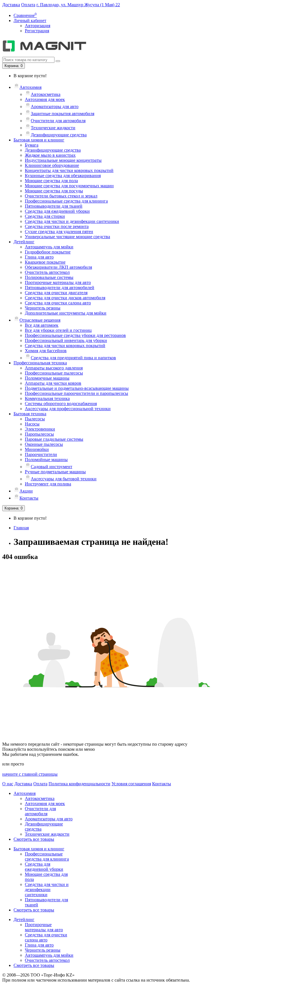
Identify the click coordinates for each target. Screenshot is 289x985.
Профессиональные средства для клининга (66, 201)
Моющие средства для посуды (54, 190)
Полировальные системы (49, 277)
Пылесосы (35, 418)
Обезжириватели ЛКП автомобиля (58, 267)
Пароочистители (41, 454)
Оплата (28, 4)
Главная (21, 527)
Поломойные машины (46, 459)
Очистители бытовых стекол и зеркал (61, 195)
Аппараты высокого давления (54, 367)
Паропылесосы (39, 434)
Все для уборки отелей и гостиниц (58, 330)
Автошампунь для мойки (49, 246)
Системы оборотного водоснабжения (61, 403)
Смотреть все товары (34, 839)
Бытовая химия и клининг (39, 139)
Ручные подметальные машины (55, 471)
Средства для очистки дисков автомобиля (65, 297)
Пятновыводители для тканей (53, 206)
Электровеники (40, 429)
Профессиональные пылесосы (54, 373)
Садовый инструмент (51, 466)
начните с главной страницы (30, 774)
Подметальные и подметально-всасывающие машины (77, 388)
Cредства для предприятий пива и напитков (73, 357)
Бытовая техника (30, 413)
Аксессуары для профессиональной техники (68, 408)
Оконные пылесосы (44, 444)
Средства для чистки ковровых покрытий (65, 345)
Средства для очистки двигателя (56, 292)
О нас (7, 783)
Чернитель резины (42, 308)
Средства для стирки (45, 216)
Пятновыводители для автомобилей (59, 287)
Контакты (28, 498)
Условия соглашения (131, 783)
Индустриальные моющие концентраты (63, 160)
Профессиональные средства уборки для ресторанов (75, 335)
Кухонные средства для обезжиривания (63, 175)
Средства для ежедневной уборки (57, 211)
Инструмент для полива (48, 483)
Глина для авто (39, 257)
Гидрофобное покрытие (48, 252)
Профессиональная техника (40, 362)
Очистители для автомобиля (58, 120)
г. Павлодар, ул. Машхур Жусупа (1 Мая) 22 (78, 4)
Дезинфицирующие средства (59, 134)
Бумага (31, 145)
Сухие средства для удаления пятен (59, 231)
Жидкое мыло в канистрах (50, 155)
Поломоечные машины (47, 378)
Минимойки (37, 449)
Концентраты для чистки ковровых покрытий (69, 170)
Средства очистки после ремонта (57, 226)
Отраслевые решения (39, 320)
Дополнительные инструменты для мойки (65, 313)
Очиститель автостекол (47, 272)
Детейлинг (24, 241)
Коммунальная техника (47, 398)
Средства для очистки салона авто (58, 302)
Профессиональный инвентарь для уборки (66, 340)
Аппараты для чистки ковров (53, 383)
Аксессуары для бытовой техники (64, 478)
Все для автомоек (41, 325)
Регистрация (37, 30)
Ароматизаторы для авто (54, 106)
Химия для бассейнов (46, 350)
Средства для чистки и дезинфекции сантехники (72, 221)
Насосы (32, 423)
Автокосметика (45, 94)
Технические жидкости (53, 127)
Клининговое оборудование (52, 165)
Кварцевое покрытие (45, 262)
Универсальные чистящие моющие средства (67, 236)
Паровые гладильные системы (54, 439)
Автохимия (30, 87)
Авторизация (37, 25)
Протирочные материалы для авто (58, 282)
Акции (26, 491)
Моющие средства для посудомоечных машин (69, 185)
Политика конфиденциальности (79, 783)
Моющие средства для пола (51, 180)
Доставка (11, 4)
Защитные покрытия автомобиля (62, 113)
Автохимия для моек (45, 99)
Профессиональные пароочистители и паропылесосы (76, 393)
